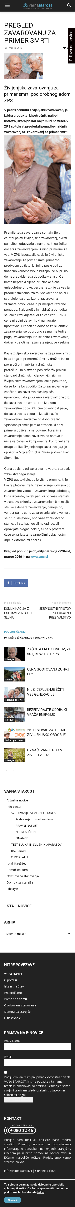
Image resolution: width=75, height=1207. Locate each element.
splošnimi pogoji (15, 1095)
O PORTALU (19, 857)
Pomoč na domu (18, 870)
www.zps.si (39, 557)
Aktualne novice (17, 800)
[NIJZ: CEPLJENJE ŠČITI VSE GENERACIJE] (14, 694)
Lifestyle (9, 659)
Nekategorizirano (14, 740)
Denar (8, 679)
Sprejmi (12, 1200)
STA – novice (19, 906)
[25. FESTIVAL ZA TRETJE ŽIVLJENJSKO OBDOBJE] (14, 735)
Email (7, 1057)
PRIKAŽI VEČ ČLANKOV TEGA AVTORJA (28, 637)
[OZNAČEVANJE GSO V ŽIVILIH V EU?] (14, 755)
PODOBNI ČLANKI (15, 631)
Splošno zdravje (13, 699)
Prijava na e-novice (18, 1100)
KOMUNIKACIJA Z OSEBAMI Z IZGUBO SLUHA (18, 613)
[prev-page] (6, 770)
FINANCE (21, 838)
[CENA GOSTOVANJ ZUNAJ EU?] (14, 674)
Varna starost (13, 974)
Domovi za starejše (20, 882)
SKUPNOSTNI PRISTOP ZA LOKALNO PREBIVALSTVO (55, 613)
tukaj (40, 1192)
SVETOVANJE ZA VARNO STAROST (34, 813)
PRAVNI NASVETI (27, 826)
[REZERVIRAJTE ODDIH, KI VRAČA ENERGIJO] (14, 714)
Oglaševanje (12, 1018)
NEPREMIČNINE (26, 832)
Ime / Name (12, 1041)
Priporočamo (13, 993)
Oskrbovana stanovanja (23, 876)
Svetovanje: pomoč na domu (34, 819)
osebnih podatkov (48, 1090)
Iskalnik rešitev (16, 863)
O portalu (10, 980)
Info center (14, 807)
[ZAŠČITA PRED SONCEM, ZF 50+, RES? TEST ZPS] (14, 654)
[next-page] (13, 770)
